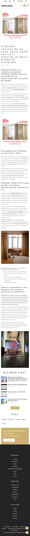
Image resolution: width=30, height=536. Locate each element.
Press (15, 471)
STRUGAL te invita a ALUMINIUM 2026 (17, 384)
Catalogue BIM (15, 494)
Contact (15, 475)
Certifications (15, 461)
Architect (15, 508)
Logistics (15, 489)
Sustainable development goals (15, 468)
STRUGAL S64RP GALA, (16, 193)
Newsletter (15, 497)
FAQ (15, 499)
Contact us (9, 440)
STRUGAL (12, 532)
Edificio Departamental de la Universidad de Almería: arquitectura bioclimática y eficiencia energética (17, 379)
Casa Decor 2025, (12, 87)
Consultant (15, 513)
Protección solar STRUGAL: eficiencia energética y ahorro (17, 399)
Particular (15, 518)
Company (15, 459)
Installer (15, 511)
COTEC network (15, 485)
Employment (15, 466)
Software (15, 492)
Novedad (4, 419)
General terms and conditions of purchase (17, 528)
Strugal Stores (15, 487)
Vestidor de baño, (16, 195)
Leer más (15, 408)
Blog (15, 473)
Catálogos (17, 419)
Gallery (15, 464)
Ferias (9, 386)
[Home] (7, 6)
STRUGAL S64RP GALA (18, 89)
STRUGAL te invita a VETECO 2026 (16, 392)
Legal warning (7, 526)
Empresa (9, 381)
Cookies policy (14, 530)
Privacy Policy (15, 526)
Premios (2, 65)
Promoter (15, 515)
